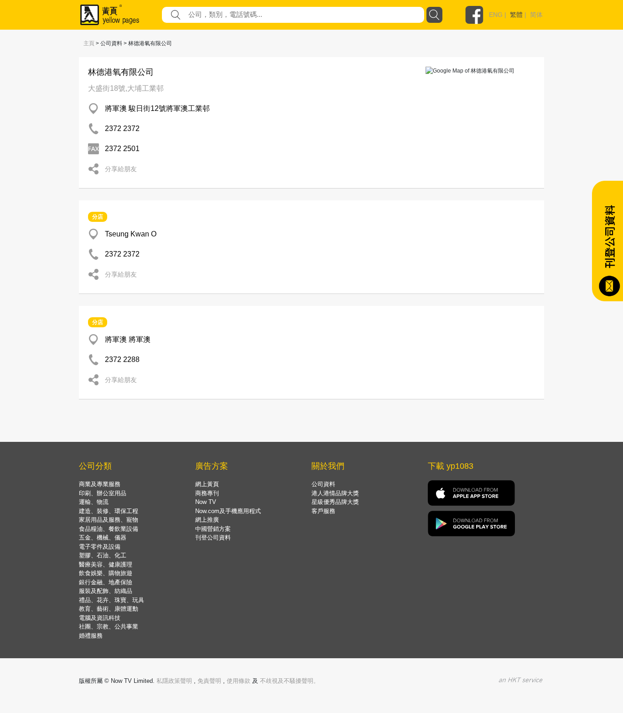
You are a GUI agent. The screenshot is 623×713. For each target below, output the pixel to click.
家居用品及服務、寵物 (108, 519)
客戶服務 (323, 511)
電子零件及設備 (99, 546)
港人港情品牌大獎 (335, 493)
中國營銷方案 (213, 528)
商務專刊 (207, 493)
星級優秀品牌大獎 (335, 501)
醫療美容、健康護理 (105, 564)
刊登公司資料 (213, 537)
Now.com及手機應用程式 (228, 511)
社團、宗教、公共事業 (108, 626)
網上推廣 (207, 519)
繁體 (516, 14)
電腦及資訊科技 (99, 617)
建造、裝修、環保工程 (108, 511)
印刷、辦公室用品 (102, 493)
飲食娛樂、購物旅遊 (105, 573)
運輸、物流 (94, 501)
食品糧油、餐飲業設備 (108, 528)
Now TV (205, 501)
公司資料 (323, 484)
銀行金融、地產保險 (105, 582)
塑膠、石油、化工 (102, 555)
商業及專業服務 (99, 484)
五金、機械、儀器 (102, 537)
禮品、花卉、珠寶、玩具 (111, 600)
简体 (536, 14)
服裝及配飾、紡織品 (105, 590)
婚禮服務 (91, 635)
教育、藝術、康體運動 (108, 608)
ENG (496, 14)
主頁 (88, 43)
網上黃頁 (207, 484)
